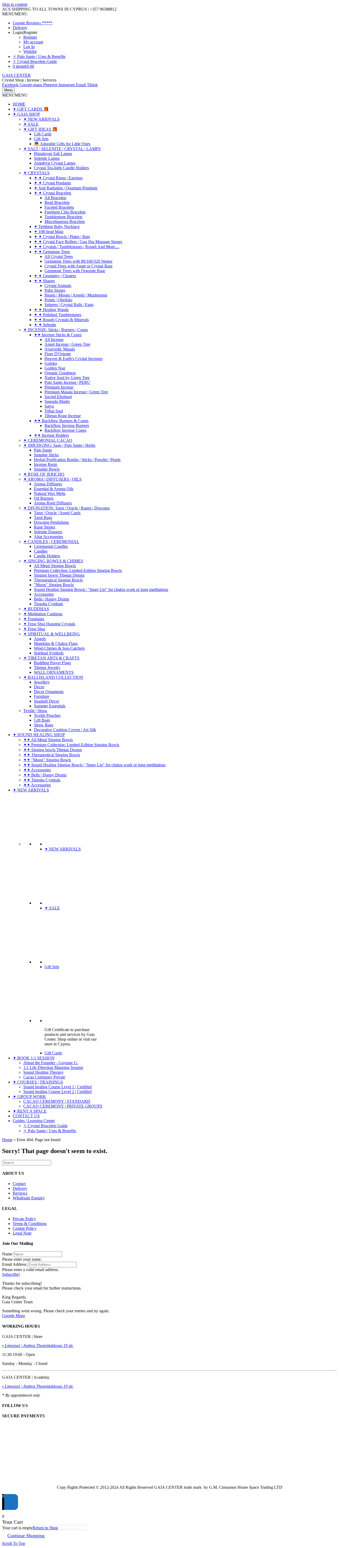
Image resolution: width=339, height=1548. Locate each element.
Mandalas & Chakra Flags (56, 643)
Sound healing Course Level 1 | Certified (57, 1087)
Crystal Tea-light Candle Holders (61, 168)
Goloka (50, 363)
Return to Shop (45, 1528)
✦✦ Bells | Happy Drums (44, 775)
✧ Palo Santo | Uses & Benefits (39, 56)
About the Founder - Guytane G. (50, 1062)
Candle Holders (47, 556)
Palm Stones (54, 290)
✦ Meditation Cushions (43, 614)
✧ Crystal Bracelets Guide (35, 61)
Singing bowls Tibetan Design (59, 575)
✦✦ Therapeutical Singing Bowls (51, 755)
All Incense (54, 339)
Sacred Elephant (58, 396)
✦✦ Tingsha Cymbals (41, 780)
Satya (49, 406)
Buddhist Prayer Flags (52, 663)
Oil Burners (43, 498)
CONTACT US (26, 1116)
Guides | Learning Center (34, 1120)
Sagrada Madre (57, 401)
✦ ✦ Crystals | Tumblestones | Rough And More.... (76, 246)
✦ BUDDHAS (36, 609)
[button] (15, 14)
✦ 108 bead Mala (48, 231)
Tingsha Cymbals (48, 604)
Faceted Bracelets (59, 207)
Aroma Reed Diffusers (53, 503)
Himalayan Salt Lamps (53, 153)
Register (30, 37)
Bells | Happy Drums (51, 599)
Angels (40, 638)
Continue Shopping (25, 1535)
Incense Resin (45, 464)
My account (33, 42)
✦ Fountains (33, 619)
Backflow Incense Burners (66, 425)
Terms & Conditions (30, 1223)
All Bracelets (55, 197)
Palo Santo (43, 450)
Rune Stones (44, 527)
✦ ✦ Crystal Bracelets (52, 193)
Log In (29, 46)
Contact (19, 1183)
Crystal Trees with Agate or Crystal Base (78, 266)
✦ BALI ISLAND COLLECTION (53, 677)
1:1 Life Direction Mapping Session (53, 1067)
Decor (39, 687)
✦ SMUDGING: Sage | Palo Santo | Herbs (59, 445)
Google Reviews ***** (32, 23)
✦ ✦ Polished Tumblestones (57, 314)
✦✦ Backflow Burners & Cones (61, 420)
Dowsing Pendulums (51, 522)
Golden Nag (54, 368)
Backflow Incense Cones (65, 430)
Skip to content (14, 4)
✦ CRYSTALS (36, 173)
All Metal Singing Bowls (55, 565)
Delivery (20, 27)
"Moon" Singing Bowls (54, 584)
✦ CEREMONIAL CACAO (47, 440)
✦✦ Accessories (37, 770)
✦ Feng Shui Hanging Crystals (49, 624)
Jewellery (42, 682)
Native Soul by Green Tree (67, 377)
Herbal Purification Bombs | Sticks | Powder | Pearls (77, 459)
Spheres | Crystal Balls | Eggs (68, 304)
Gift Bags (42, 720)
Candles (40, 551)
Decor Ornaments (49, 691)
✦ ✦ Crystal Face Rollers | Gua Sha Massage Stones (78, 241)
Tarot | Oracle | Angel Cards (57, 513)
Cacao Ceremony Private (44, 1077)
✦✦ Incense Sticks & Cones (58, 335)
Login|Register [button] (25, 32)
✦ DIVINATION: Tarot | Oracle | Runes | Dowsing (66, 508)
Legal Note (22, 1233)
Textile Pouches (47, 715)
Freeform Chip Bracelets (65, 212)
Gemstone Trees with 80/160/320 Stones (78, 261)
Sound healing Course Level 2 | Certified (57, 1091)
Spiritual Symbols (49, 653)
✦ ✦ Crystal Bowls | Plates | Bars (62, 236)
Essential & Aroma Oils (53, 488)
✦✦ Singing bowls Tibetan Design (52, 750)
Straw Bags (43, 725)
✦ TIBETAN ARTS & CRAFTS (51, 658)
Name (7, 1254)
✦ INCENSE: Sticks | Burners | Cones (55, 329)
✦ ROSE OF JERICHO (43, 474)
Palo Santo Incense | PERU (67, 382)
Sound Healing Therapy (43, 1072)
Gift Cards (42, 134)
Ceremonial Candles (51, 546)
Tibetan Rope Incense (62, 415)
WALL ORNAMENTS (54, 672)
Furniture (41, 696)
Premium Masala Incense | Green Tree (76, 392)
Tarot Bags (43, 517)
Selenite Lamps (47, 158)
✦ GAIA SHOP (26, 114)
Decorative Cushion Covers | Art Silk (65, 729)
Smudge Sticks (46, 455)
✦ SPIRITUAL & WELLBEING (51, 634)
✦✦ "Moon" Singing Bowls (47, 760)
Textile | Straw (35, 710)
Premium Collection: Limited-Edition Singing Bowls (78, 570)
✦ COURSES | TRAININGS (38, 1082)
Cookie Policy (25, 1228)
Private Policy (24, 1219)
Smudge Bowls (47, 469)
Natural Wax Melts (49, 493)
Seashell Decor (46, 701)
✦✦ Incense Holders (51, 435)
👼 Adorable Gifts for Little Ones (62, 144)
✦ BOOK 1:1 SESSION (34, 1058)
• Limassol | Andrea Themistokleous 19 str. (37, 1345)
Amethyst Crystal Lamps (54, 163)
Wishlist (30, 51)
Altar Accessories (48, 536)
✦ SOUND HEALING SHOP (39, 734)
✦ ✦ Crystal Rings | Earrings (58, 178)
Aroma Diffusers (48, 484)
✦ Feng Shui (34, 629)
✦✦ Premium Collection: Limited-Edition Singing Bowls (71, 745)
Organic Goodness (60, 373)
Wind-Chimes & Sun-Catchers (59, 648)
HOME (19, 104)
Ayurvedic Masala (59, 349)
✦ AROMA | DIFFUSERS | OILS (52, 479)
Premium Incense (58, 387)
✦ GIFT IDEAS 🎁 (40, 129)
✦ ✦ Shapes (44, 281)
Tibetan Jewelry (47, 667)
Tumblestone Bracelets (63, 217)
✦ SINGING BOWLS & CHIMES (53, 561)
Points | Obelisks (58, 300)
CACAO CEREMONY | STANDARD (56, 1101)
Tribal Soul (53, 411)
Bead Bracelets (57, 202)
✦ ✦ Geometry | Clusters (55, 276)
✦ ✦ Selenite (45, 324)
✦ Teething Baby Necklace (57, 226)
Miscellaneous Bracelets (64, 221)
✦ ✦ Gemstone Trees (52, 251)
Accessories (44, 594)
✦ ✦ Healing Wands (51, 309)
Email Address (14, 1264)
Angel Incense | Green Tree (67, 344)
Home (7, 1139)
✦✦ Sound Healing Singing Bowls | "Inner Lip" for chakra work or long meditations (94, 765)
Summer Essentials (49, 706)
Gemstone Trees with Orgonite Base (74, 270)
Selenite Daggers (48, 532)
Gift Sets (41, 138)
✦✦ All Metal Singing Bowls (48, 739)
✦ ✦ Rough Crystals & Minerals (61, 319)
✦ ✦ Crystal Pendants (52, 183)
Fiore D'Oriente (57, 354)
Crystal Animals (57, 285)
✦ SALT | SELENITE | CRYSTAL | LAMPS (62, 149)
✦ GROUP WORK (29, 1096)
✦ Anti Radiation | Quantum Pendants (65, 188)
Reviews (20, 1193)
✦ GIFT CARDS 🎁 (31, 109)
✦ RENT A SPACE (30, 1111)
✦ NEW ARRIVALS (41, 119)
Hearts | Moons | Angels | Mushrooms (75, 295)
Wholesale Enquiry (29, 1198)
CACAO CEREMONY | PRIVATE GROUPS (62, 1106)
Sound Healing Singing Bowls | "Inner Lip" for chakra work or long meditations (101, 589)
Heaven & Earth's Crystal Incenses (73, 358)
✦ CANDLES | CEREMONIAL (51, 541)
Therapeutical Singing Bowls (58, 580)
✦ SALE (31, 124)
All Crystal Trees (58, 256)
